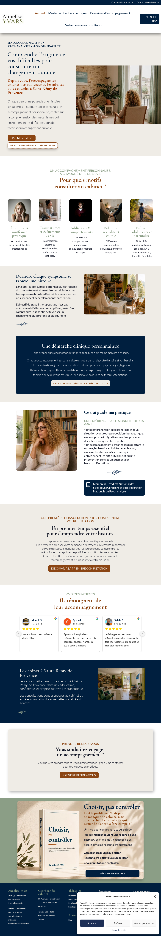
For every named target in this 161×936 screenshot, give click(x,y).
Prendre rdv (21, 138)
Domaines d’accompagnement (110, 13)
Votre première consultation (84, 25)
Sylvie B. (119, 620)
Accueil (40, 13)
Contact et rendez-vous (148, 2)
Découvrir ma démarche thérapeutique (32, 145)
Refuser (118, 923)
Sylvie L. (77, 620)
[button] (154, 896)
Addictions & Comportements (81, 230)
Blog (70, 920)
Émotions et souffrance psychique (19, 232)
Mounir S (36, 620)
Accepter (92, 923)
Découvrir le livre (112, 873)
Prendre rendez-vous (79, 775)
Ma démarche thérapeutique (67, 13)
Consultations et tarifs (122, 2)
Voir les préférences (144, 923)
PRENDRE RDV (151, 19)
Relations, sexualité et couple (111, 232)
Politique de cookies (118, 930)
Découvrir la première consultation (79, 568)
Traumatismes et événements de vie (49, 232)
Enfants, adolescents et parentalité (141, 232)
